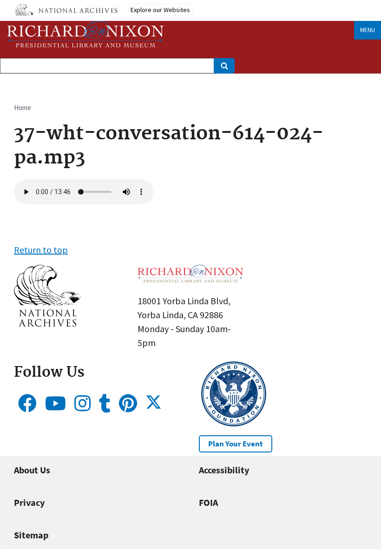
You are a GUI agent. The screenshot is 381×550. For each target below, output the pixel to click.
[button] (47, 323)
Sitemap (31, 535)
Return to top (41, 249)
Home (22, 107)
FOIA (208, 502)
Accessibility (224, 470)
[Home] (85, 34)
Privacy (29, 502)
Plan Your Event (235, 444)
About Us (32, 470)
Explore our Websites (160, 10)
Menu (367, 30)
